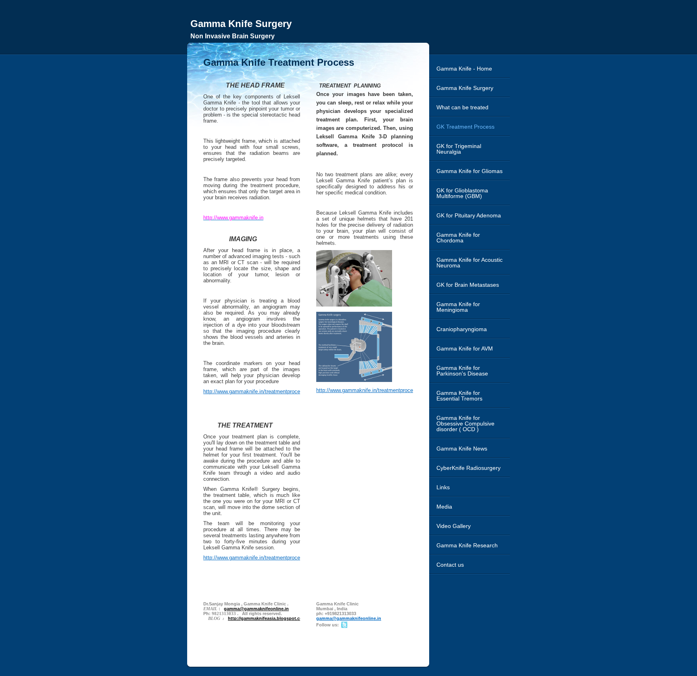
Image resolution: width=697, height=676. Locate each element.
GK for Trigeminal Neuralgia (458, 149)
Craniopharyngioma (461, 329)
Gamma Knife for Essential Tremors (459, 396)
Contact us (450, 564)
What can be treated (462, 107)
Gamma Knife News (461, 448)
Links (443, 487)
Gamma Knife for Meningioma (458, 307)
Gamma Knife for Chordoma (458, 238)
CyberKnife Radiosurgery (468, 468)
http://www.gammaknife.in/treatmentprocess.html (260, 391)
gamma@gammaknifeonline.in (348, 618)
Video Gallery (453, 526)
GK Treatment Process (465, 126)
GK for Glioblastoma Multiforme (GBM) (462, 193)
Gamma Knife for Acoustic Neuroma (469, 263)
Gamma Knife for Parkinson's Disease (462, 371)
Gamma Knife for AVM (464, 348)
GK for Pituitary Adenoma (468, 215)
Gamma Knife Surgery (464, 88)
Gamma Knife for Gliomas (469, 171)
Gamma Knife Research (467, 545)
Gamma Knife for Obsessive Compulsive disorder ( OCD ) (465, 423)
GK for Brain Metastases (467, 285)
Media (444, 506)
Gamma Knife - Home (464, 68)
